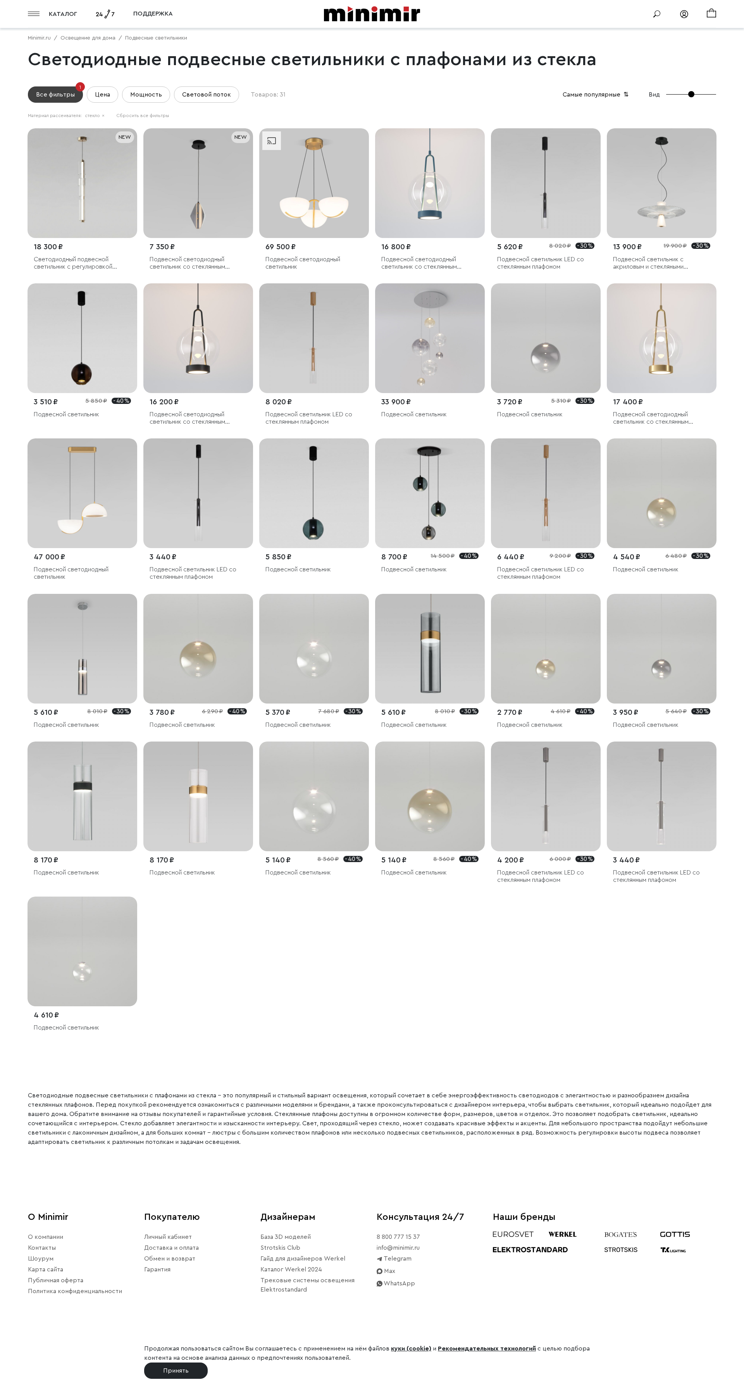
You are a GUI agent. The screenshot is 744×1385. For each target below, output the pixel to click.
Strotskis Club (280, 1248)
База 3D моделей (285, 1237)
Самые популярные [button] (596, 94)
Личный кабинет (168, 1237)
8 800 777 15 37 (398, 1237)
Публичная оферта (55, 1280)
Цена (102, 94)
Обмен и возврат (169, 1259)
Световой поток (206, 94)
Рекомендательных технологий (487, 1348)
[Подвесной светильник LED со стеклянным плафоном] (546, 183)
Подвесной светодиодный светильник (302, 263)
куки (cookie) (411, 1348)
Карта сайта (45, 1269)
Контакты (42, 1248)
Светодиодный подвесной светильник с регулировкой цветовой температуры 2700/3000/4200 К (73, 263)
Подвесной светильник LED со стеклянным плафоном (540, 263)
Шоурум (40, 1259)
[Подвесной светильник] (82, 338)
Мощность (146, 94)
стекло (95, 115)
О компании (45, 1237)
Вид (654, 94)
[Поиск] (656, 14)
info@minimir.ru (398, 1248)
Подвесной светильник (66, 414)
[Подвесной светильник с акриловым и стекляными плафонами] (661, 183)
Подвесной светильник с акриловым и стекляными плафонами (648, 263)
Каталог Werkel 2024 (291, 1269)
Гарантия (157, 1269)
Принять (176, 1371)
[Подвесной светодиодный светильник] (314, 183)
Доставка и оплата (171, 1248)
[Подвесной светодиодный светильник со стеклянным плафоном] (198, 183)
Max (388, 1271)
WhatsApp (398, 1283)
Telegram (397, 1259)
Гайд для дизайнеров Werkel (302, 1259)
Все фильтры (58, 92)
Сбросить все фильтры (142, 115)
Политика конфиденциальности (75, 1291)
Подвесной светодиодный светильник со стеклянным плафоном (187, 263)
